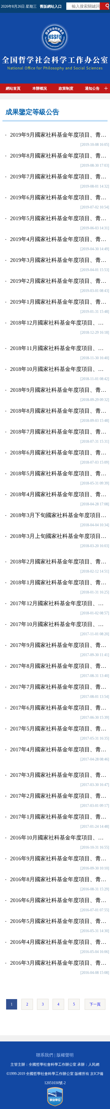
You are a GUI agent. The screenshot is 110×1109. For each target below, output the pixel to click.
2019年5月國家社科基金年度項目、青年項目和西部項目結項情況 (58, 218)
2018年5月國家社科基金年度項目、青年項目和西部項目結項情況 (58, 473)
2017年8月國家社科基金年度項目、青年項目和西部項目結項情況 (58, 666)
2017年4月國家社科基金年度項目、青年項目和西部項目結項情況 (58, 749)
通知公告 (92, 88)
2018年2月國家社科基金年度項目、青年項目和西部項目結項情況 (58, 561)
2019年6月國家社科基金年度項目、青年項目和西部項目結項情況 (58, 197)
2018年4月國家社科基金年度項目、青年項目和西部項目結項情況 (58, 494)
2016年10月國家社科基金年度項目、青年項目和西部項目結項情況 (58, 838)
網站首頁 (13, 88)
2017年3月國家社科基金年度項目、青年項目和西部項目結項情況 (58, 775)
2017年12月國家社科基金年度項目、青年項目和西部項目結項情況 (58, 603)
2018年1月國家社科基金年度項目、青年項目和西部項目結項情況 (58, 582)
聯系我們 (44, 1055)
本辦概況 (39, 88)
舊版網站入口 (51, 6)
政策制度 (66, 88)
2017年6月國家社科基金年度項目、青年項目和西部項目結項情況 (58, 708)
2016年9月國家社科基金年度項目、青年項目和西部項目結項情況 (58, 858)
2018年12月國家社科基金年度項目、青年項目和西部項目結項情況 (58, 323)
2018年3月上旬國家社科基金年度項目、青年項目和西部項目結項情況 (58, 536)
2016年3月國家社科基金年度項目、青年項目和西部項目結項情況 (58, 963)
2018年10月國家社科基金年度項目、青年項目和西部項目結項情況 (58, 369)
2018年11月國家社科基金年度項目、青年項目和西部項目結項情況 (58, 348)
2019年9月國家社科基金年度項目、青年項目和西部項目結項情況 (58, 135)
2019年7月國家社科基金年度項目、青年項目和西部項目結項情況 (58, 176)
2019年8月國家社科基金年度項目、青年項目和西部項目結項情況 (58, 156)
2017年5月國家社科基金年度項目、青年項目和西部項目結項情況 (58, 729)
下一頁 (95, 1004)
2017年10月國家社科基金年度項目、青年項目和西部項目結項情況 (58, 624)
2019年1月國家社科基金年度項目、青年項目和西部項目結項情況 (58, 302)
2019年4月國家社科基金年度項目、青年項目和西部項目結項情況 (58, 239)
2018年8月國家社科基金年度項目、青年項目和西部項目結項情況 (58, 411)
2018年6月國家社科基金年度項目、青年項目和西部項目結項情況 (58, 452)
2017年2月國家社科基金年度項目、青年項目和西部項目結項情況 (58, 796)
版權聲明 (65, 1055)
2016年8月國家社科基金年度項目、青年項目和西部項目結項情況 (58, 879)
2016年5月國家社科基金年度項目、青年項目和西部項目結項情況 (58, 921)
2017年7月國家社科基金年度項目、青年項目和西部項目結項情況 (58, 687)
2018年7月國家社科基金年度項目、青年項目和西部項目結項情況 (58, 432)
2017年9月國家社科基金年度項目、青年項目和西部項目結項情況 (58, 645)
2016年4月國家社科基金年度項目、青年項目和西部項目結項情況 (58, 942)
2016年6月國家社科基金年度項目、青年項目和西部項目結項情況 (58, 900)
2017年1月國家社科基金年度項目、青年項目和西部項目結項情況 (58, 817)
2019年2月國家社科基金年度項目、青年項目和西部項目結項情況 (58, 281)
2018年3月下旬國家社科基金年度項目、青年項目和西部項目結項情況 (58, 515)
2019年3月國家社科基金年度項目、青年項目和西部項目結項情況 (58, 260)
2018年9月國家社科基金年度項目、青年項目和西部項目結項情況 (58, 390)
